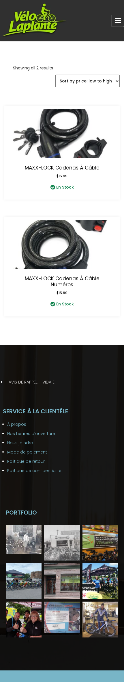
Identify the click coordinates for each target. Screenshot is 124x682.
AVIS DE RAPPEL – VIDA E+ (33, 382)
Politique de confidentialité (34, 470)
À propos (16, 424)
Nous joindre (20, 443)
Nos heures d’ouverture (31, 433)
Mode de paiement (27, 452)
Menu (118, 21)
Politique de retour (26, 461)
